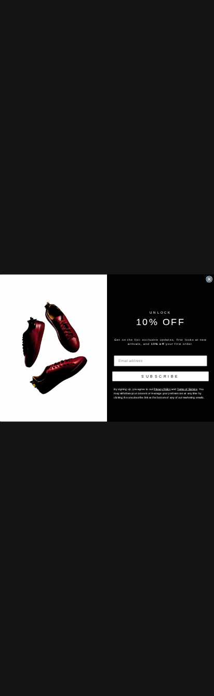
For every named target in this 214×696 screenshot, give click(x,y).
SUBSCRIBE (160, 376)
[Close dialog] (209, 278)
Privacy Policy (162, 389)
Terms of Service (187, 389)
